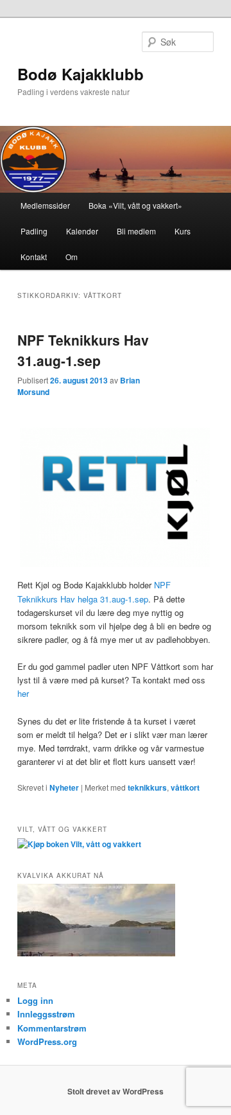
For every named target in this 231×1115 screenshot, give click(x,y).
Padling (34, 230)
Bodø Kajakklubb (80, 74)
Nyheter (64, 787)
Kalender (82, 230)
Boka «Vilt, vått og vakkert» (135, 205)
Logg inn (35, 1000)
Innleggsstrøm (46, 1014)
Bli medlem (136, 230)
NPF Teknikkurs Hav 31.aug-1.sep (83, 350)
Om (71, 256)
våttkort (185, 787)
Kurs (183, 230)
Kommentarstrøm (52, 1028)
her (23, 693)
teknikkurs (147, 787)
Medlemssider (45, 205)
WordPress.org (47, 1041)
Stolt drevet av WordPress (115, 1091)
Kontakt (34, 256)
